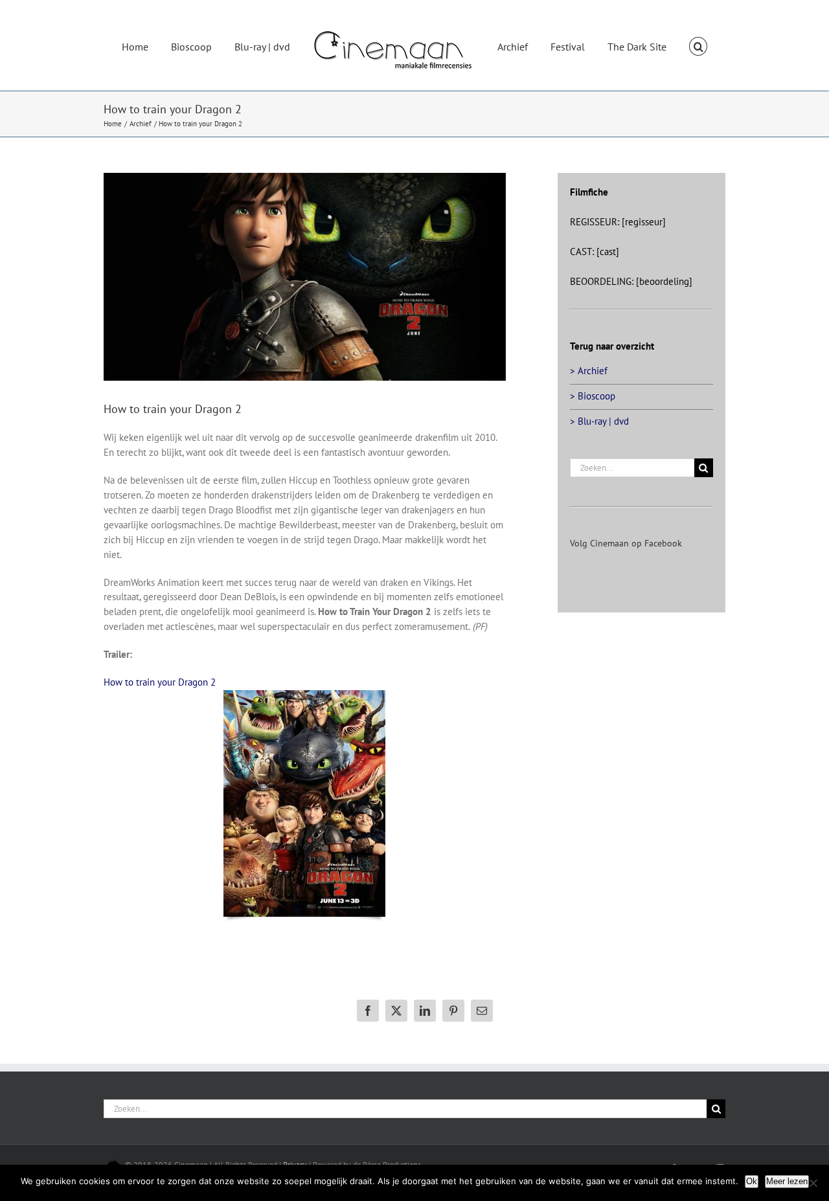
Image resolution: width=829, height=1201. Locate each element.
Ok (751, 1181)
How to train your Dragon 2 (160, 682)
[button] (667, 45)
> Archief (589, 371)
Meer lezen (787, 1181)
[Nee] (812, 1182)
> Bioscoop (592, 396)
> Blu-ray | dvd (599, 421)
